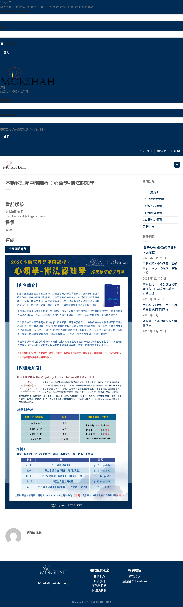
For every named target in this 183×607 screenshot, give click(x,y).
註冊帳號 (5, 96)
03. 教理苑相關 (152, 206)
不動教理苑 (99, 585)
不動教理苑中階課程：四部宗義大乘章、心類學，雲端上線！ (160, 268)
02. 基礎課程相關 (154, 199)
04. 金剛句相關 (152, 213)
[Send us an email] (175, 151)
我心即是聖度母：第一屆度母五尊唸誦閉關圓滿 (160, 307)
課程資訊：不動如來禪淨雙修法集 (160, 323)
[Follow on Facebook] (172, 151)
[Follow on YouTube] (178, 151)
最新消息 (148, 226)
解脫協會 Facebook (134, 581)
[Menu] (177, 165)
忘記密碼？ (7, 64)
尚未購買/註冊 (14, 211)
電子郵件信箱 (7, 115)
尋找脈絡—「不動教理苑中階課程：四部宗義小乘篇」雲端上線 (160, 289)
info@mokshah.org (56, 583)
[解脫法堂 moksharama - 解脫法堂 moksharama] (14, 165)
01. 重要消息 (151, 192)
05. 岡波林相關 (152, 219)
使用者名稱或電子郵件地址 (15, 11)
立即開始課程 (18, 249)
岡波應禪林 (99, 590)
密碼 (2, 27)
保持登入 (10, 43)
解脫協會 (134, 576)
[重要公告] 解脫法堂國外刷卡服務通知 (159, 250)
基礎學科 (99, 581)
